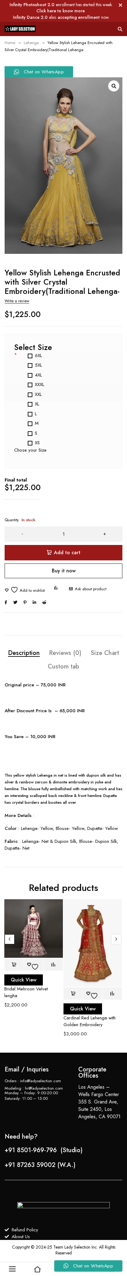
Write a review (17, 300)
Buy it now (64, 570)
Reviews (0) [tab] (65, 652)
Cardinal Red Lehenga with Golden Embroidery (89, 1021)
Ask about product (90, 589)
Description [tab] (24, 652)
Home (10, 43)
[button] (113, 85)
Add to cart (67, 552)
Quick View (23, 979)
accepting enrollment (79, 17)
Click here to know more (60, 11)
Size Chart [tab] (105, 652)
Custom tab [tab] (63, 666)
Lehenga (31, 43)
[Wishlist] (25, 590)
